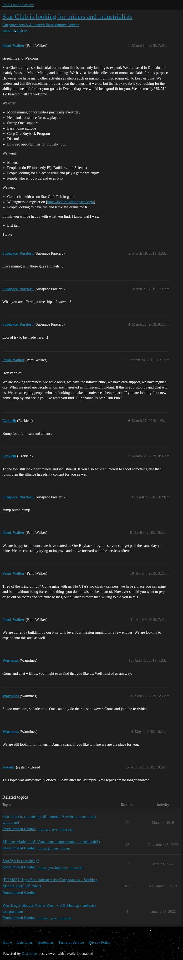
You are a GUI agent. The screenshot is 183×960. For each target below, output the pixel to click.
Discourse (29, 953)
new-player (61, 848)
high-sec (22, 31)
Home (7, 942)
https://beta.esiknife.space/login (70, 202)
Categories (25, 942)
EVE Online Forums (18, 5)
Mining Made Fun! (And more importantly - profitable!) (51, 841)
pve (55, 829)
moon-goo (45, 868)
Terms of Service (71, 942)
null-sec (43, 918)
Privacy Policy (100, 942)
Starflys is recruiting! (20, 860)
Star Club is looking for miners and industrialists (67, 16)
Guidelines (45, 942)
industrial (8, 31)
